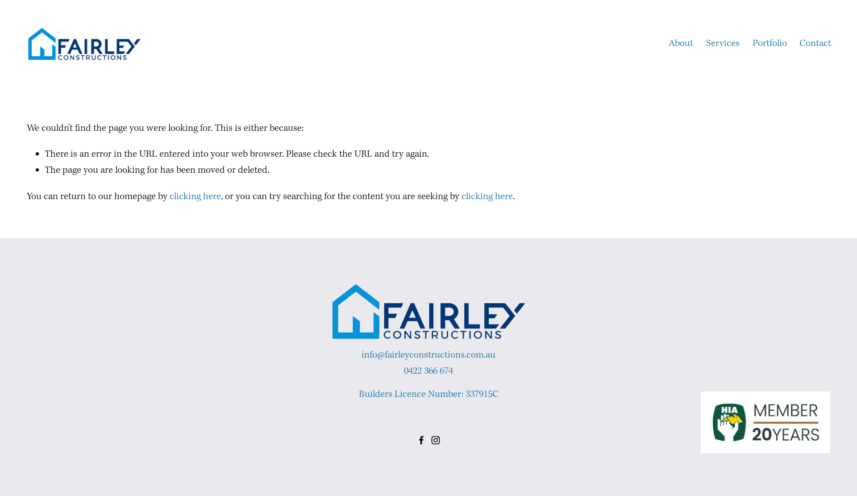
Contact (815, 43)
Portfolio (770, 43)
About (681, 43)
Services (723, 43)
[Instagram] (435, 440)
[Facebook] (421, 440)
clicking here (195, 196)
